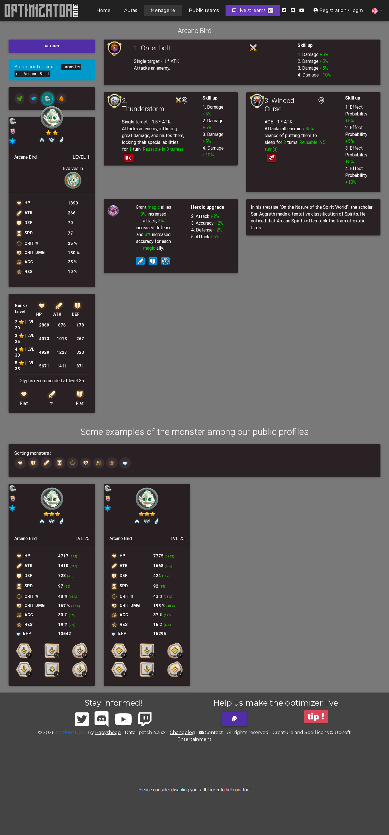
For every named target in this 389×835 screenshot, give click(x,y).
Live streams (254, 10)
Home (103, 10)
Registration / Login (340, 10)
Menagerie (163, 10)
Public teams (204, 10)
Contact (214, 732)
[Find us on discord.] (292, 10)
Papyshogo (108, 732)
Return (52, 46)
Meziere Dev (70, 732)
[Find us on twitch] (145, 719)
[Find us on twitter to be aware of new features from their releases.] (284, 10)
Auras (130, 10)
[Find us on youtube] (302, 10)
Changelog (182, 732)
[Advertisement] (194, 789)
